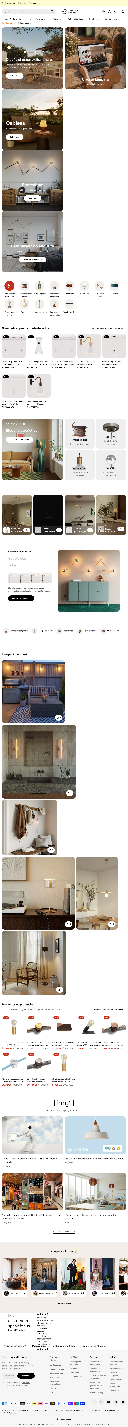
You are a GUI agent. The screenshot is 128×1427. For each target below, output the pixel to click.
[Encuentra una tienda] (103, 11)
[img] (45, 1314)
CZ (35, 1424)
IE (66, 1424)
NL (77, 1424)
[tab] (17, 558)
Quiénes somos (8, 3)
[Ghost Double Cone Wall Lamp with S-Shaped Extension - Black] (39, 386)
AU (20, 1424)
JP (73, 1424)
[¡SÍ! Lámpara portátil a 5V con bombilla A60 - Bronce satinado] (14, 1027)
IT (70, 1424)
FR (51, 1424)
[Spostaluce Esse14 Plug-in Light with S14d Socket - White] (13, 578)
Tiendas (32, 3)
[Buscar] (52, 11)
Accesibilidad (66, 1419)
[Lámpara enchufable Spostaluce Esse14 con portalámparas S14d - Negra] (24, 578)
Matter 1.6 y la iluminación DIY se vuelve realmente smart (94, 1158)
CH (31, 1424)
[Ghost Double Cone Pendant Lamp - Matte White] (14, 386)
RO (85, 1424)
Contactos (22, 3)
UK (100, 1424)
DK (43, 1424)
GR (55, 1424)
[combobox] (29, 11)
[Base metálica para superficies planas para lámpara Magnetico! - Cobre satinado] (64, 1027)
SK (89, 1424)
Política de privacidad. (23, 1385)
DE (39, 1424)
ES (47, 1424)
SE (93, 1424)
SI (96, 1424)
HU (63, 1424)
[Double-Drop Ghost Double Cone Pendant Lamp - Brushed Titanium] (14, 346)
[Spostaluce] (89, 581)
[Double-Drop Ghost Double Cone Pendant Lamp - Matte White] (64, 346)
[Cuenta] (109, 11)
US (104, 1424)
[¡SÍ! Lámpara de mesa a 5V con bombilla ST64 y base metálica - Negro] (89, 1027)
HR (59, 1424)
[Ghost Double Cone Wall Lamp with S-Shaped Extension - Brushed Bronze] (89, 346)
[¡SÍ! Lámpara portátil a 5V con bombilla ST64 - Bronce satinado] (64, 1063)
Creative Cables (14, 1410)
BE (27, 1424)
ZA (108, 1424)
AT (23, 1424)
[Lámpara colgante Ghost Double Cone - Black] (114, 346)
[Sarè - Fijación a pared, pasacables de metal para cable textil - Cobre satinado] (114, 1027)
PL (81, 1424)
